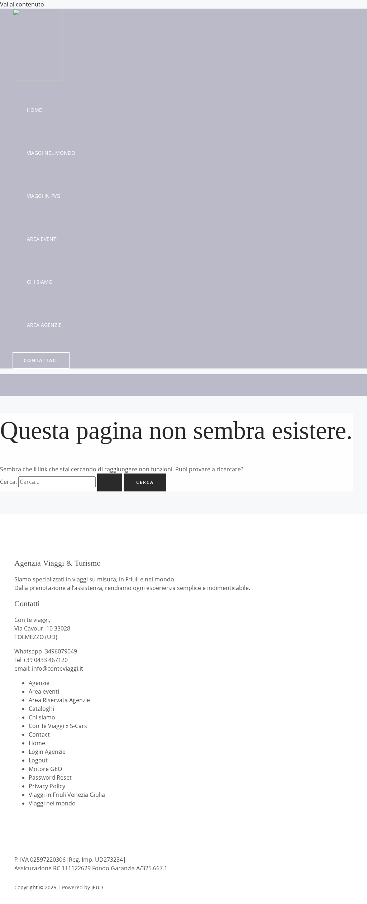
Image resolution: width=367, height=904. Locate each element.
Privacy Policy (47, 786)
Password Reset (50, 777)
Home (34, 109)
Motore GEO (45, 769)
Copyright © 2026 (36, 887)
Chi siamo (40, 282)
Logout (38, 760)
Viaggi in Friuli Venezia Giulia (67, 795)
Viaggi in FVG (43, 195)
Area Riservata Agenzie (59, 700)
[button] (41, 360)
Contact (39, 734)
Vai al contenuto (22, 4)
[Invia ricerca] (109, 482)
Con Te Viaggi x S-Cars (58, 726)
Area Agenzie (44, 325)
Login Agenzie (47, 752)
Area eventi (42, 238)
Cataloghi (41, 709)
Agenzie (39, 683)
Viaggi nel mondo (51, 152)
